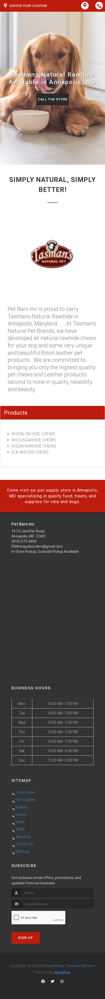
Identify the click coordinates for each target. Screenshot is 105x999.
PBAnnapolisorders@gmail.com (37, 546)
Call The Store (53, 99)
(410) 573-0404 (23, 541)
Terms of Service (80, 966)
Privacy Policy (53, 966)
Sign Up (25, 938)
